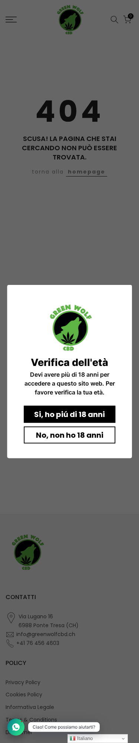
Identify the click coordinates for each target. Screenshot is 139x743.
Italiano (84, 738)
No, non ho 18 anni (69, 435)
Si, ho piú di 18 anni (69, 414)
